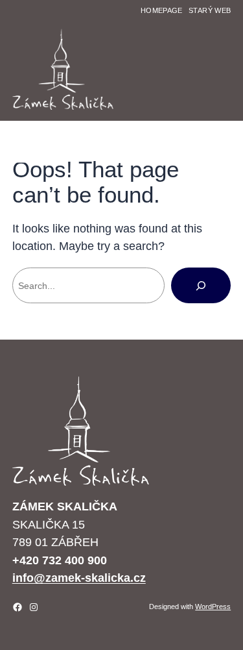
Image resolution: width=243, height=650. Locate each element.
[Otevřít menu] (20, 160)
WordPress (213, 606)
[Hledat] (201, 285)
